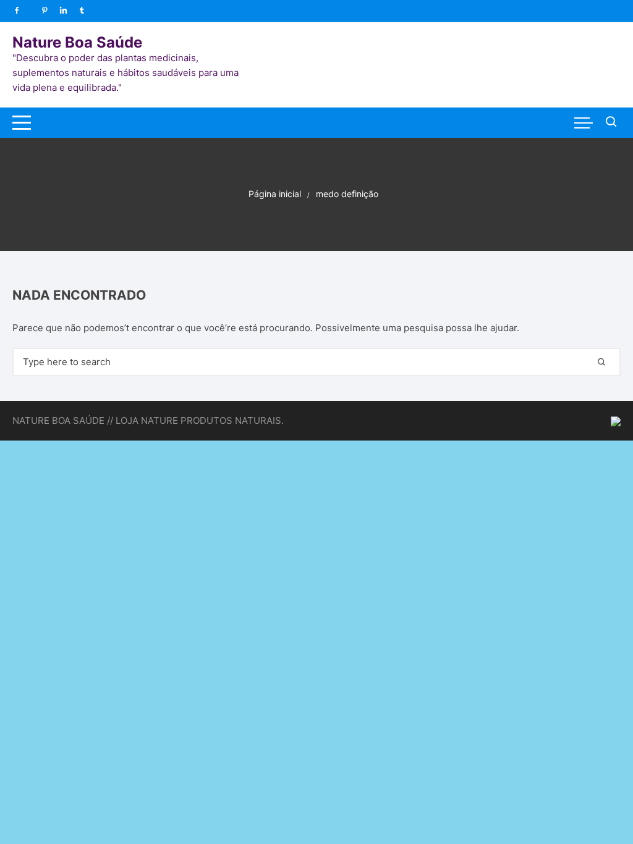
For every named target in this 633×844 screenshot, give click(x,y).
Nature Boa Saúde (77, 42)
